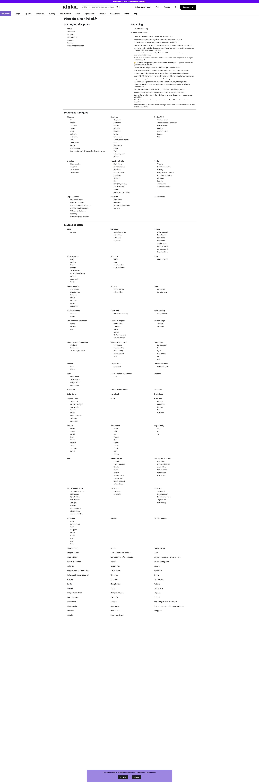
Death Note (158, 342)
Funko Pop (117, 123)
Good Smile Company (121, 140)
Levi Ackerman (162, 470)
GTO (156, 256)
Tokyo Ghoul (116, 363)
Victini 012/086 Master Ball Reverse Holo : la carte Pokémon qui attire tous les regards (164, 76)
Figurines (28, 14)
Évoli (158, 410)
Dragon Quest (73, 553)
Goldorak (158, 389)
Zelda (69, 584)
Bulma (116, 428)
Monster (114, 286)
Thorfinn (160, 324)
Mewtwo (160, 407)
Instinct (157, 597)
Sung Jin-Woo (162, 313)
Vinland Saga (159, 321)
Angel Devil (74, 279)
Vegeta (116, 454)
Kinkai (70, 7)
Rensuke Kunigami (163, 497)
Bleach (157, 229)
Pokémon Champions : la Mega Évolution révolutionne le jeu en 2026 (158, 40)
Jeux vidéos (74, 170)
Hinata (72, 451)
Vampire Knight (117, 593)
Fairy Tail (114, 256)
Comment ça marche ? (75, 46)
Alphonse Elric (118, 348)
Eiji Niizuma (117, 241)
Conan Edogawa (163, 367)
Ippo (156, 553)
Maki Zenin (74, 421)
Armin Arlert (161, 467)
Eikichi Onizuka (162, 259)
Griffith (72, 369)
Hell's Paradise (73, 597)
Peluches (117, 170)
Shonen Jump (75, 148)
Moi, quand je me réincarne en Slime (169, 606)
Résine (116, 157)
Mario (113, 548)
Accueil (69, 29)
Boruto (157, 566)
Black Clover (72, 557)
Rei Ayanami (74, 348)
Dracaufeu (161, 404)
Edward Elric (118, 345)
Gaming (52, 14)
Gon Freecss (74, 289)
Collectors (74, 137)
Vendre (167, 7)
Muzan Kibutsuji (119, 481)
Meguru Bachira (162, 494)
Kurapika (73, 295)
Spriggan (158, 610)
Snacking (73, 214)
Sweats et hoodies (163, 167)
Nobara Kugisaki (75, 416)
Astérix (157, 584)
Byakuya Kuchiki (162, 246)
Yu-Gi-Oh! (115, 488)
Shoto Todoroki (75, 508)
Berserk (70, 363)
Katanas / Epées (119, 167)
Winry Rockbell (119, 354)
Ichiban (116, 134)
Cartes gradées (162, 126)
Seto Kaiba (117, 494)
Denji (72, 259)
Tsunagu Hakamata (77, 491)
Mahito (72, 413)
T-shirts (160, 164)
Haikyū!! (70, 566)
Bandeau (160, 178)
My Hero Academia (75, 488)
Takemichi (117, 326)
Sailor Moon (115, 570)
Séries (126, 14)
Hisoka (72, 298)
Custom (117, 208)
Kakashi (73, 443)
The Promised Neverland (77, 321)
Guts (72, 367)
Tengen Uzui (118, 478)
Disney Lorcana (160, 518)
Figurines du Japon (77, 202)
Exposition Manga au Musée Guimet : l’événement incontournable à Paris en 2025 (163, 45)
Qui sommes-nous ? (143, 7)
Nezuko (116, 467)
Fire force (114, 575)
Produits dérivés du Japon (79, 208)
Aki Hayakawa (75, 271)
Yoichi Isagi (161, 491)
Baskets (160, 181)
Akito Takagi (118, 235)
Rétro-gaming (75, 164)
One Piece (71, 518)
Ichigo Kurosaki (162, 232)
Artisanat (117, 202)
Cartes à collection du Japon (80, 205)
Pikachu (160, 401)
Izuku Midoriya (75, 500)
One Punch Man (73, 310)
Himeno (73, 276)
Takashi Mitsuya (119, 338)
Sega (115, 143)
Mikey (116, 329)
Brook (72, 538)
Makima (73, 262)
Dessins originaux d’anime (79, 217)
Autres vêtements (163, 187)
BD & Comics (115, 14)
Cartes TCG (40, 14)
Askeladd (160, 326)
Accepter (123, 777)
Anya (159, 428)
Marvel (70, 588)
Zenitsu (116, 470)
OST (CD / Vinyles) (120, 184)
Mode (78, 14)
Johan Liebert (118, 292)
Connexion (71, 32)
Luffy (72, 521)
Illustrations (118, 164)
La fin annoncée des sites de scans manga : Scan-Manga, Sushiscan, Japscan (161, 73)
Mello (159, 359)
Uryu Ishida (161, 238)
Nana (156, 286)
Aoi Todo (73, 418)
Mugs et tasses (119, 172)
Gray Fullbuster (119, 268)
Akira (69, 229)
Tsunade (73, 448)
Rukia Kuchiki (161, 235)
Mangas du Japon (76, 200)
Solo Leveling (159, 310)
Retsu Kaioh (74, 385)
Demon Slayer (116, 458)
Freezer (116, 437)
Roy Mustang (118, 351)
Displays (160, 128)
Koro (115, 377)
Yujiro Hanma (75, 379)
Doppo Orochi (75, 382)
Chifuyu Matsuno (120, 335)
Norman (73, 326)
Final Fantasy (159, 548)
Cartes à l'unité (162, 120)
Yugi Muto (117, 491)
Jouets (116, 189)
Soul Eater (158, 570)
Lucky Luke (158, 588)
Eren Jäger (161, 461)
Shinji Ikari (73, 345)
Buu (115, 440)
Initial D (70, 615)
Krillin (115, 431)
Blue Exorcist (72, 606)
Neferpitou (74, 306)
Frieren (70, 579)
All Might (73, 503)
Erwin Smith (161, 475)
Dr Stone (157, 374)
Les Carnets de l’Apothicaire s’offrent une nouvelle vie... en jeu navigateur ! (160, 82)
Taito (115, 151)
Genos (72, 316)
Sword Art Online (74, 562)
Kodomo (73, 123)
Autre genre (74, 143)
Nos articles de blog (141, 29)
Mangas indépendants (122, 205)
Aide (157, 7)
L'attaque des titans (162, 458)
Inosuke (116, 473)
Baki (69, 374)
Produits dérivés (65, 14)
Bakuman (114, 229)
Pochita (73, 268)
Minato (72, 434)
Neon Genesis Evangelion (77, 342)
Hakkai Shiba (118, 324)
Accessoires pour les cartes (167, 123)
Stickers (116, 178)
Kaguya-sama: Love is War (78, 570)
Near (159, 356)
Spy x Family (159, 425)
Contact (70, 43)
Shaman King (72, 548)
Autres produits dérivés (122, 192)
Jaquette (73, 126)
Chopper (73, 530)
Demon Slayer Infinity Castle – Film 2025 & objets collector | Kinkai (157, 68)
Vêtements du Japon (77, 211)
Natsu (116, 259)
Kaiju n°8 (114, 597)
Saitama (73, 313)
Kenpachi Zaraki (162, 249)
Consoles (73, 167)
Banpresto (117, 120)
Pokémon (158, 398)
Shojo (72, 131)
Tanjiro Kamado (119, 464)
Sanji (72, 527)
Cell (115, 434)
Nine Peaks (115, 610)
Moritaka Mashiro (120, 232)
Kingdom (114, 579)
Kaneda (73, 232)
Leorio (72, 303)
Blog (135, 14)
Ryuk (159, 351)
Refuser (136, 777)
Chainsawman (73, 256)
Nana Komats (162, 292)
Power (72, 265)
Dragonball (115, 425)
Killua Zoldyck (75, 292)
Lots (158, 137)
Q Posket (117, 131)
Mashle (113, 562)
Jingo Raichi (161, 500)
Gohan (116, 443)
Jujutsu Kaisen (73, 398)
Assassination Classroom (121, 374)
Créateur (102, 14)
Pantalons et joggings (164, 175)
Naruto (70, 425)
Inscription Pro (72, 37)
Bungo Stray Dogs (74, 593)
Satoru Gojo (74, 407)
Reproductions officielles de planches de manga (87, 151)
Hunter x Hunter (73, 286)
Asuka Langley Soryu (77, 351)
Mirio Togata (74, 494)
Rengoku (117, 461)
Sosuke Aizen (161, 243)
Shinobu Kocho (119, 475)
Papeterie (117, 175)
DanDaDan (71, 602)
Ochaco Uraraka (76, 514)
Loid (158, 431)
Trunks (116, 445)
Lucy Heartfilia (119, 265)
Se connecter (188, 7)
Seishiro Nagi (161, 503)
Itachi (72, 437)
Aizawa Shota (75, 511)
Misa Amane (161, 354)
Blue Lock (158, 488)
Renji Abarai (161, 241)
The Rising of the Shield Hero (165, 602)
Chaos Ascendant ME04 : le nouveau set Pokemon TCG (153, 37)
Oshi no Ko (115, 606)
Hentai (72, 145)
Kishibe (72, 282)
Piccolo (116, 448)
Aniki (69, 458)
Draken (116, 332)
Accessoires (74, 172)
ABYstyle (117, 128)
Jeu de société (119, 187)
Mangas (17, 14)
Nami (72, 544)
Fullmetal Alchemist (119, 342)
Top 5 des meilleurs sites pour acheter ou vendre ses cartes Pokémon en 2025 (161, 70)
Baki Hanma (74, 377)
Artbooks (73, 134)
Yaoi (71, 140)
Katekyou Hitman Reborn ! (78, 575)
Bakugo (73, 505)
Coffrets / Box (162, 131)
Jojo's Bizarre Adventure (120, 553)
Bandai (116, 126)
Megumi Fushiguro (76, 404)
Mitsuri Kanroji (118, 484)
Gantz (156, 575)
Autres (113, 518)
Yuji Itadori (74, 401)
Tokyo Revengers (118, 321)
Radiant (70, 610)
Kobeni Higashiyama (77, 273)
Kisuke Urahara (162, 252)
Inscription (70, 34)
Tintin (113, 588)
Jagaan (157, 593)
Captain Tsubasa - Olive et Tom (167, 557)
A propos (70, 40)
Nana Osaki (161, 289)
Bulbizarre (160, 413)
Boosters (160, 134)
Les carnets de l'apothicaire (122, 557)
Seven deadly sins (161, 562)
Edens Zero (71, 389)
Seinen (72, 128)
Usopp (72, 533)
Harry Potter (115, 584)
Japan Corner (89, 14)
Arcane (113, 602)
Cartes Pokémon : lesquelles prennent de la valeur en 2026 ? (155, 42)
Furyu (116, 148)
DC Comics (158, 579)
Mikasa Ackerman (163, 464)
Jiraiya (72, 445)
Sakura (72, 440)
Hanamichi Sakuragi (121, 313)
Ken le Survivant (117, 615)
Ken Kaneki (117, 367)
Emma (72, 324)
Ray (71, 329)
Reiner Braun (161, 473)
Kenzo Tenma (119, 289)
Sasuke (72, 431)
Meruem (73, 301)
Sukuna (73, 410)
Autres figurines (119, 154)
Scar (115, 356)
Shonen (73, 120)
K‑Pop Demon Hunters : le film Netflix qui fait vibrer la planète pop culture (159, 89)
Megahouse (118, 137)
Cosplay (160, 170)
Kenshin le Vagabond (119, 389)
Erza (115, 262)
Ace (71, 541)
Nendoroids (118, 145)
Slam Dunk (115, 310)
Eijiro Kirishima (75, 497)
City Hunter (115, 566)
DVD (115, 181)
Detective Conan (161, 363)
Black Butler (159, 394)
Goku (115, 451)
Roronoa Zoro (75, 524)
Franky (72, 535)
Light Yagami (162, 345)
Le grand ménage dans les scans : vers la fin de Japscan (154, 79)
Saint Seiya (71, 394)
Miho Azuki (117, 238)
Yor (158, 434)
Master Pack (5, 14)
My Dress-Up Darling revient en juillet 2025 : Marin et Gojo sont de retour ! (159, 92)
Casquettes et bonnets (165, 172)
